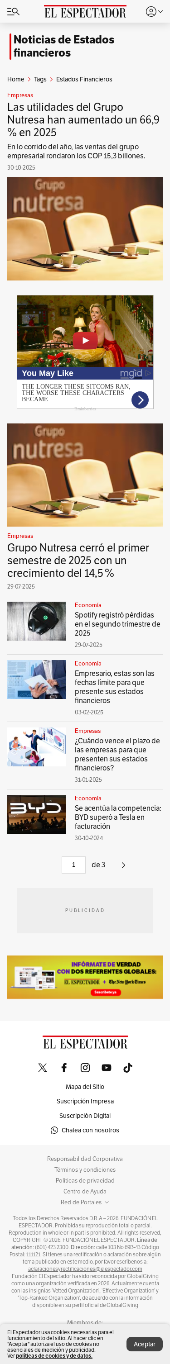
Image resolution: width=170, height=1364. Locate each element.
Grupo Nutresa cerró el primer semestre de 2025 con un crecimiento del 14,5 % (78, 560)
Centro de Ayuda (85, 1191)
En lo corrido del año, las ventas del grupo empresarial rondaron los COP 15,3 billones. (76, 151)
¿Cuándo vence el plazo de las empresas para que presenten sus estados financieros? (117, 754)
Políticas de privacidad (85, 1181)
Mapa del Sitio (85, 1087)
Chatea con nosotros (90, 1130)
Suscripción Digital (85, 1116)
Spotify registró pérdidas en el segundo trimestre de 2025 (117, 624)
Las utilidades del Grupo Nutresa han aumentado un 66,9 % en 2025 (83, 119)
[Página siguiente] (123, 868)
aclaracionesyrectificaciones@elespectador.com (85, 1269)
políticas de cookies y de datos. (54, 1355)
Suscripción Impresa (85, 1101)
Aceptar (144, 1344)
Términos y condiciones (85, 1170)
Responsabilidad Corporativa (85, 1159)
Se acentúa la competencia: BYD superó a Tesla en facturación (118, 817)
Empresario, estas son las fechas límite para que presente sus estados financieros (115, 687)
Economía (88, 605)
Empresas (20, 95)
